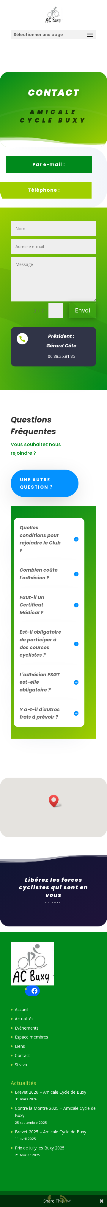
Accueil (21, 1009)
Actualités (24, 1019)
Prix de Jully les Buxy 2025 (39, 1148)
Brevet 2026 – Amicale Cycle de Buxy (50, 1092)
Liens (20, 1046)
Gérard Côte (61, 346)
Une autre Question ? (36, 483)
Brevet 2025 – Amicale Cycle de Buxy (50, 1132)
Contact (22, 1055)
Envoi (82, 310)
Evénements (27, 1028)
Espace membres (31, 1037)
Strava (21, 1064)
